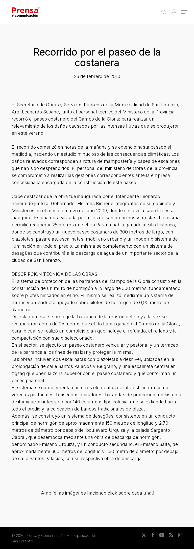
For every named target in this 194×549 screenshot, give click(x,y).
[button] (184, 11)
